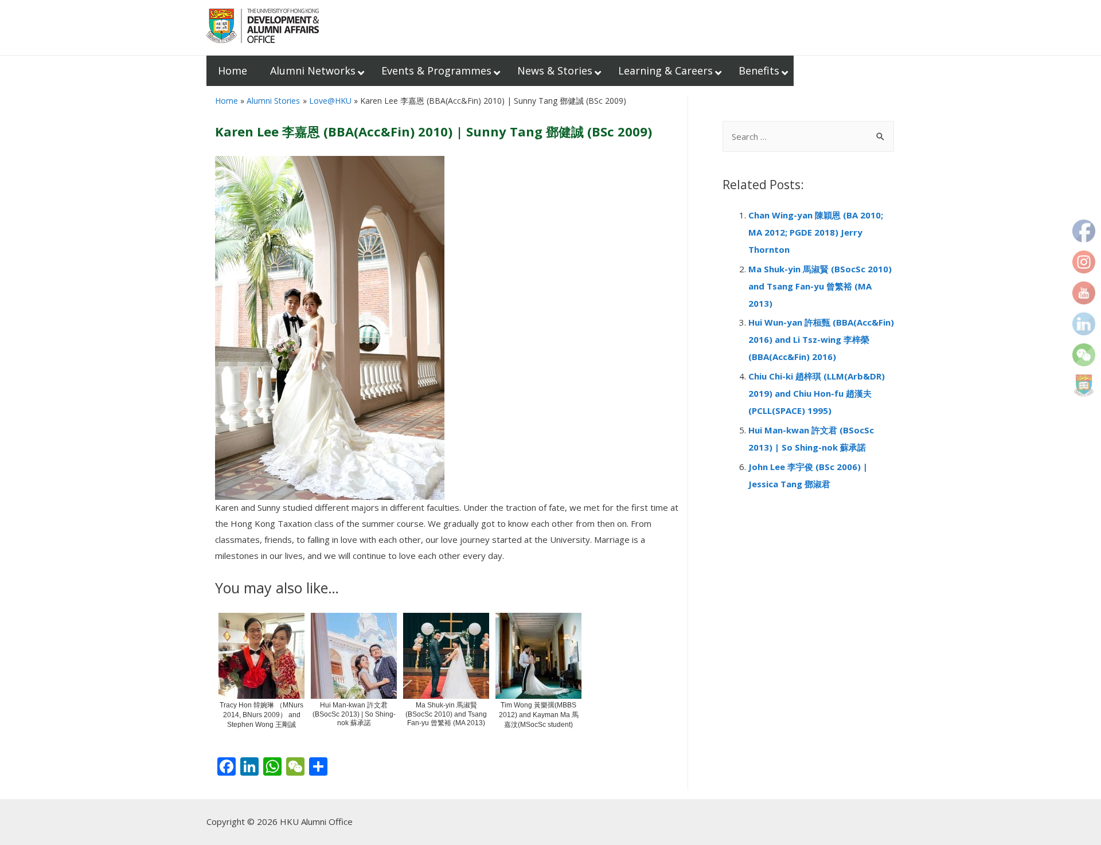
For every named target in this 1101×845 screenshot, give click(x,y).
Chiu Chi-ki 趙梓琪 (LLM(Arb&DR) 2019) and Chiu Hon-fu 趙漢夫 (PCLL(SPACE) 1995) (816, 393)
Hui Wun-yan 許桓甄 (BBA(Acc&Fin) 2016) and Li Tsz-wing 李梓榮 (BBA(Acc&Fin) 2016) (821, 339)
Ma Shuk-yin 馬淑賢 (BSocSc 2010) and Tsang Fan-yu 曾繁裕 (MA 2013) (820, 286)
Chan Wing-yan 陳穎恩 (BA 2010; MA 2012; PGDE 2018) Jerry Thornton (815, 232)
